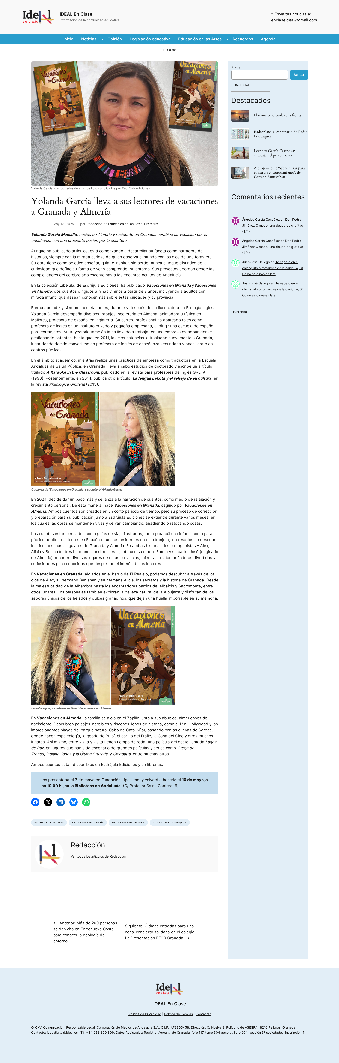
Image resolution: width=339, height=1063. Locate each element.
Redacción (94, 224)
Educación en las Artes (125, 224)
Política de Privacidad (144, 1014)
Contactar (203, 1014)
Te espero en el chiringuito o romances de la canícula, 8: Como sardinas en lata (272, 268)
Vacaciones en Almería (88, 822)
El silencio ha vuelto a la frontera (279, 115)
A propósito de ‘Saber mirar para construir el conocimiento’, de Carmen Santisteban (279, 172)
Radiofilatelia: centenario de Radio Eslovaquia (281, 134)
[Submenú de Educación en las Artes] (227, 39)
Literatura (151, 224)
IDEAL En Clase (76, 14)
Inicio (68, 39)
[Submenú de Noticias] (102, 39)
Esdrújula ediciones (49, 822)
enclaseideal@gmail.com (294, 20)
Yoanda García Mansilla (170, 822)
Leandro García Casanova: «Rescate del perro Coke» (274, 153)
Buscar (236, 67)
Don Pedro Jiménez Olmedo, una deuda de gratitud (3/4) (272, 225)
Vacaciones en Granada (128, 822)
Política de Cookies (178, 1014)
